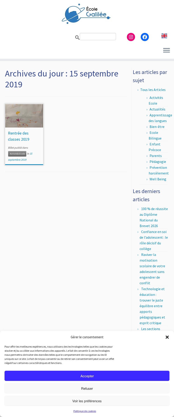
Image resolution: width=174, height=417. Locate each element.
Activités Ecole (17, 153)
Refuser (87, 388)
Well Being (158, 179)
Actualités (157, 109)
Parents (156, 155)
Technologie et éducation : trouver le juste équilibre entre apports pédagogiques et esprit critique (152, 306)
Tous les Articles (153, 89)
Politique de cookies (84, 411)
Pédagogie (158, 161)
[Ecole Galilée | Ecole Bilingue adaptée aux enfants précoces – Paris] (87, 13)
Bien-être (157, 126)
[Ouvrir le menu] (166, 50)
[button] (167, 337)
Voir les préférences (87, 400)
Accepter (87, 375)
